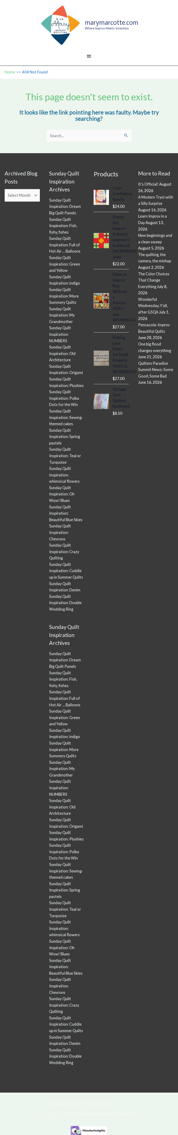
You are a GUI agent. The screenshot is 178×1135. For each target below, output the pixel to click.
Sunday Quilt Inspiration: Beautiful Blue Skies (66, 513)
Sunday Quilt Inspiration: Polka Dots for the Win (64, 398)
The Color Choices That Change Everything (153, 280)
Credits (122, 1103)
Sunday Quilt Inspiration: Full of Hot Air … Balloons (64, 244)
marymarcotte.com (111, 22)
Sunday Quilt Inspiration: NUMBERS (60, 334)
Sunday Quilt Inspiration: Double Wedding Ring (65, 602)
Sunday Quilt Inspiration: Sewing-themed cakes (66, 417)
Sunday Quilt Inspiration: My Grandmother (62, 315)
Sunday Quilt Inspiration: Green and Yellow (64, 264)
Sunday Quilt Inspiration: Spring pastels (64, 436)
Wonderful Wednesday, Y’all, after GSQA (153, 305)
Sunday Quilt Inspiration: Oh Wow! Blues (61, 494)
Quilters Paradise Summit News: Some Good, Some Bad (155, 369)
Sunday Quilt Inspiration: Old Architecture (62, 353)
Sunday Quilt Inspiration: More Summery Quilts (64, 295)
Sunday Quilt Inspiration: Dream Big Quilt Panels (65, 206)
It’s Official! (148, 184)
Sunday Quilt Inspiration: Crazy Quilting (64, 551)
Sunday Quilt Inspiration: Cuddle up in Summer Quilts (66, 570)
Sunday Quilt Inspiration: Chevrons (60, 532)
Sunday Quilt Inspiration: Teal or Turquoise (65, 455)
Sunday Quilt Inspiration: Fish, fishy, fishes (63, 225)
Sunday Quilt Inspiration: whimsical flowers (64, 474)
